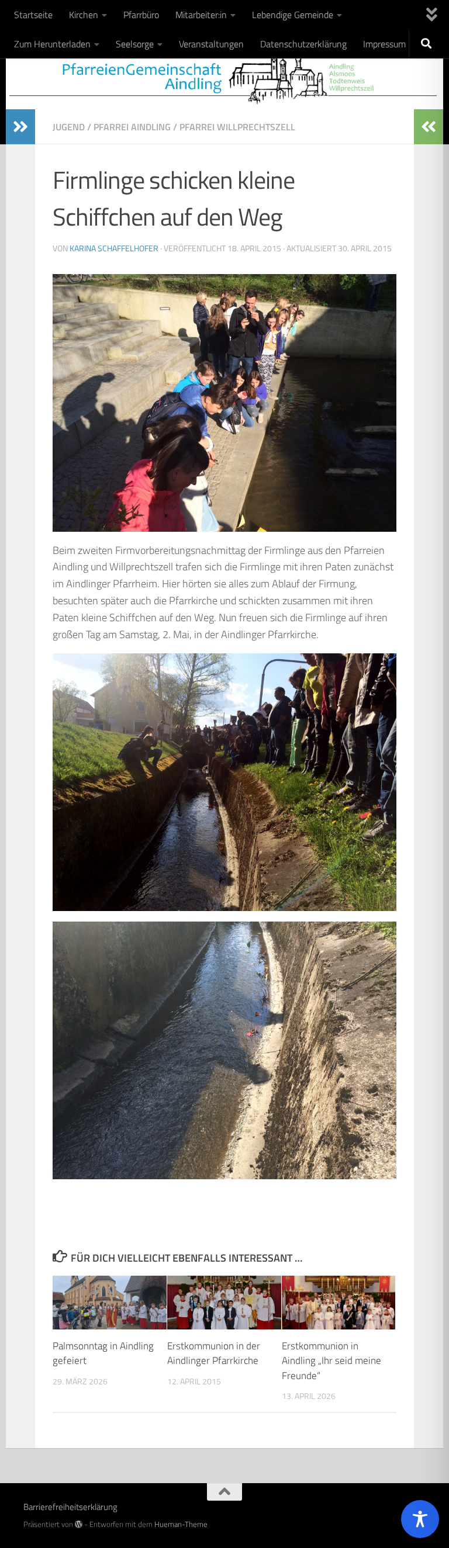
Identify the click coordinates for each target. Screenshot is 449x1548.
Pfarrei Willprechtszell (237, 127)
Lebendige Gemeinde (292, 15)
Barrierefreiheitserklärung (70, 1507)
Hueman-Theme (181, 1524)
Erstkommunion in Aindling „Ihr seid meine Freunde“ (331, 1360)
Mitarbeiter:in (201, 15)
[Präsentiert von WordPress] (78, 1524)
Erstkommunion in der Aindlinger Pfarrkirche (213, 1353)
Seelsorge (135, 44)
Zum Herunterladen (52, 44)
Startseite (33, 15)
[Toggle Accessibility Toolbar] (420, 1519)
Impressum (384, 44)
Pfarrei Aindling (132, 127)
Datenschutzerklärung (303, 44)
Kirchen (83, 15)
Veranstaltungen (211, 44)
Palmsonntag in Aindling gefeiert (103, 1353)
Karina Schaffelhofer (114, 248)
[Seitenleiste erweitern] (20, 126)
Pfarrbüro (141, 15)
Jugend (69, 127)
